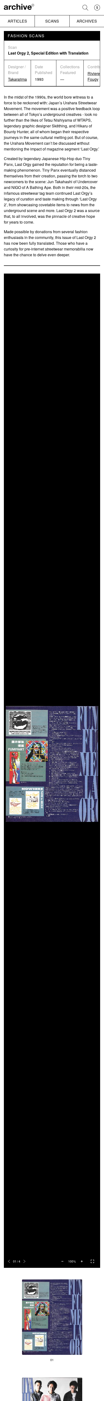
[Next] (24, 1261)
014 (16, 1261)
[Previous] (9, 1261)
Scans (52, 21)
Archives (87, 21)
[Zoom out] (62, 1261)
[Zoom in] (82, 1261)
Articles (17, 21)
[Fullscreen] (92, 1261)
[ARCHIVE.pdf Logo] (19, 7)
